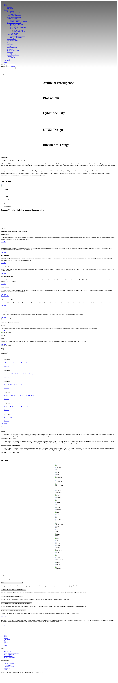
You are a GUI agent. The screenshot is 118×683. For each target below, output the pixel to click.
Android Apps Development (17, 36)
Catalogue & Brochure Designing (18, 21)
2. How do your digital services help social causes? (13, 589)
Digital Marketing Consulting (14, 23)
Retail (8, 59)
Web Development (15, 12)
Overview (9, 7)
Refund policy (7, 668)
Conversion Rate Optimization (18, 27)
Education (9, 53)
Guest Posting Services (19, 31)
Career (5, 643)
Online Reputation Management (18, 26)
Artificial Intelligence (12, 40)
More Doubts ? (4, 616)
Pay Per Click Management (17, 24)
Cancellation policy (9, 666)
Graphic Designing (12, 18)
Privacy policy (7, 665)
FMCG (9, 46)
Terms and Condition (9, 663)
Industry (6, 41)
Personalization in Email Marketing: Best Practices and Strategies (19, 373)
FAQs (5, 669)
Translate (12, 66)
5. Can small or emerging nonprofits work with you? (13, 610)
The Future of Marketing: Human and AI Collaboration (16, 406)
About (5, 5)
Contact (6, 62)
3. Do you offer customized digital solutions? (11, 596)
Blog (5, 641)
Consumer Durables (12, 56)
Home (5, 4)
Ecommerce (10, 49)
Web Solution (10, 11)
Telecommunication (12, 47)
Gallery (6, 642)
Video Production (14, 33)
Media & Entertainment (13, 50)
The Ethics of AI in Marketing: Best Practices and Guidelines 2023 (19, 395)
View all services (5, 296)
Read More (3, 242)
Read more (3, 177)
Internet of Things (11, 39)
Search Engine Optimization (14, 15)
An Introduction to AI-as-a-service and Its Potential (15, 362)
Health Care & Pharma (13, 55)
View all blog (4, 423)
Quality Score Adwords (9, 417)
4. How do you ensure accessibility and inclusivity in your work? (16, 603)
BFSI (8, 43)
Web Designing (14, 14)
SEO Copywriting (18, 30)
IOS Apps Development (16, 37)
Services (6, 10)
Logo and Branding (15, 20)
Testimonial (10, 8)
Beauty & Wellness (12, 57)
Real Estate (10, 52)
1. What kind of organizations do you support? (12, 582)
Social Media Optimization (14, 17)
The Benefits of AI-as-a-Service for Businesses (14, 384)
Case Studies (7, 60)
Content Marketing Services (17, 28)
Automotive (10, 44)
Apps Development (12, 34)
